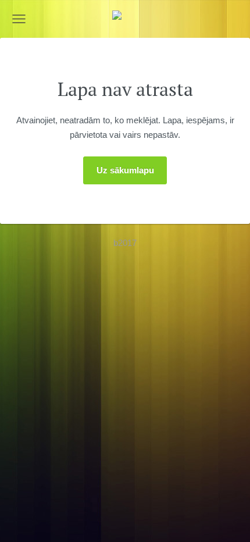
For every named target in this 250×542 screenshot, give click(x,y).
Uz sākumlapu (125, 170)
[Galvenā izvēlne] (19, 19)
